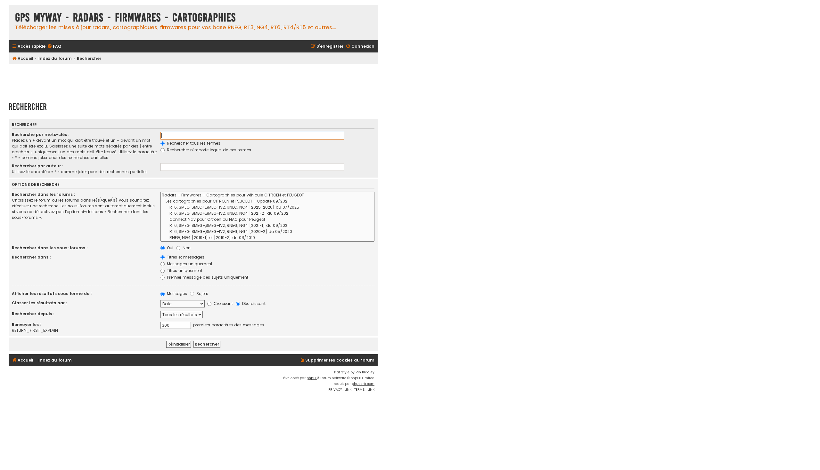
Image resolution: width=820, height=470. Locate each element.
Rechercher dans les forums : (43, 194)
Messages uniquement (189, 264)
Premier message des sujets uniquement (207, 277)
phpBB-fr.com (363, 383)
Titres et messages (185, 257)
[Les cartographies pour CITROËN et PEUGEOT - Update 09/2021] (267, 201)
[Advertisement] (193, 80)
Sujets (201, 293)
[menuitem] (54, 46)
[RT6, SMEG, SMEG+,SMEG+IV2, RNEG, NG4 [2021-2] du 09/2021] (267, 214)
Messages (176, 293)
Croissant (222, 303)
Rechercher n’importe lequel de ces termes (208, 150)
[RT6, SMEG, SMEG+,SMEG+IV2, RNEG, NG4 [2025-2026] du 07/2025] (267, 207)
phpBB (312, 378)
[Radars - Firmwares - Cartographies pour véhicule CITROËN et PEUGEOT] (267, 195)
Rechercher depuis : (33, 313)
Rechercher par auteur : (37, 166)
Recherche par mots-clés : (41, 134)
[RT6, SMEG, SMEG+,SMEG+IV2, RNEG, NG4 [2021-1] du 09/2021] (267, 226)
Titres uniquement (184, 270)
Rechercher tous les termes (193, 143)
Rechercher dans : (31, 257)
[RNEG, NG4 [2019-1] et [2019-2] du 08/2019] (267, 238)
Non (186, 248)
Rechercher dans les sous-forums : (50, 248)
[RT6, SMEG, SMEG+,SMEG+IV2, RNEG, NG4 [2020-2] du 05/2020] (267, 232)
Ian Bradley (365, 372)
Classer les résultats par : (39, 303)
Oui (169, 248)
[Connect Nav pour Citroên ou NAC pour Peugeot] (267, 220)
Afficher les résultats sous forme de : (52, 293)
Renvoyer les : (26, 324)
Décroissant (253, 303)
